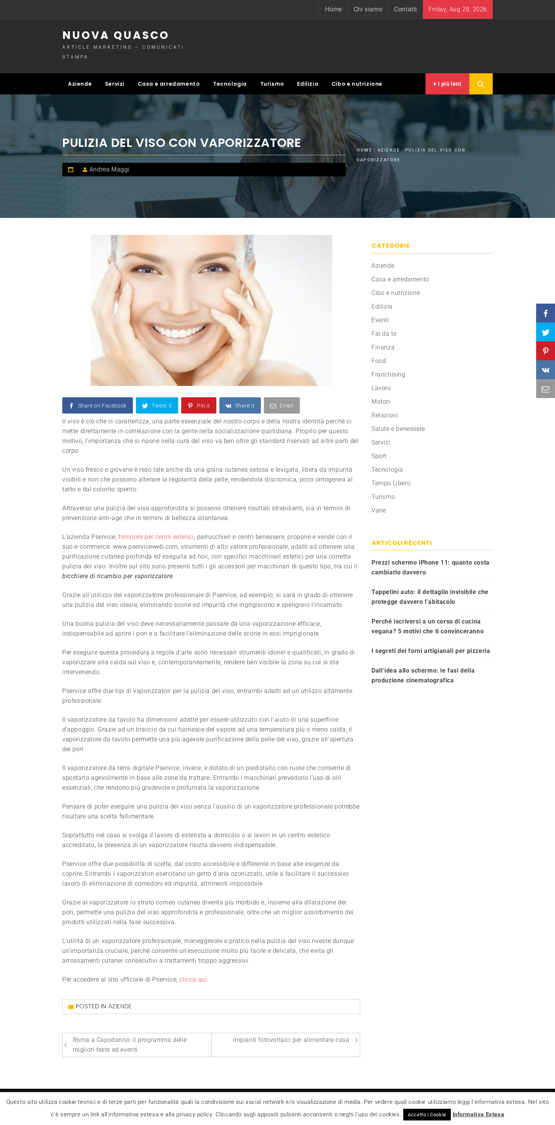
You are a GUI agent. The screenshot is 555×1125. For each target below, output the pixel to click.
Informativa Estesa (478, 1114)
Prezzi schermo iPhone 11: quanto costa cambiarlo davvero (431, 567)
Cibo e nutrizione (356, 84)
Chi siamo (368, 9)
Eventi (380, 320)
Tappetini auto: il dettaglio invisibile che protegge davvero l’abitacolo (430, 596)
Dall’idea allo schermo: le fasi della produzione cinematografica (423, 675)
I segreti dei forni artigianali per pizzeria (431, 650)
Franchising (388, 374)
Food (379, 360)
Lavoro (381, 388)
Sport (379, 456)
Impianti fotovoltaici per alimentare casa (291, 1039)
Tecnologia (230, 84)
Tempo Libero (391, 483)
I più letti (449, 84)
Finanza (383, 347)
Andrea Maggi (109, 169)
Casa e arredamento (169, 84)
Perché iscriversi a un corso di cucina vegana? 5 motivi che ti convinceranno (428, 626)
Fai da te (384, 333)
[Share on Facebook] (545, 313)
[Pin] (545, 350)
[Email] (545, 388)
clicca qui (193, 979)
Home (333, 9)
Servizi (115, 84)
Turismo (272, 84)
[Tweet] (545, 332)
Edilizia (307, 84)
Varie (379, 510)
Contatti (405, 9)
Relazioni (385, 415)
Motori (381, 401)
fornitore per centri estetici (156, 536)
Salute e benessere (398, 428)
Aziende (80, 84)
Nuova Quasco (116, 35)
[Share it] (545, 369)
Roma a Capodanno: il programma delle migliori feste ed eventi (130, 1044)
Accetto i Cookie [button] (427, 1114)
